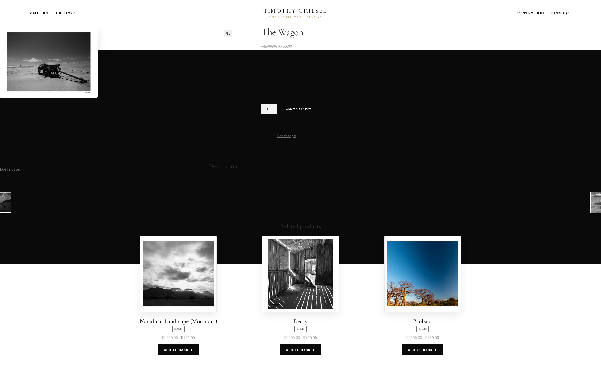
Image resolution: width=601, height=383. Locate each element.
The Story (65, 13)
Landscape (286, 136)
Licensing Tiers (530, 13)
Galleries (39, 13)
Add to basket (298, 109)
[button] (228, 33)
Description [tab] (10, 169)
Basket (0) (561, 13)
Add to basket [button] (178, 350)
